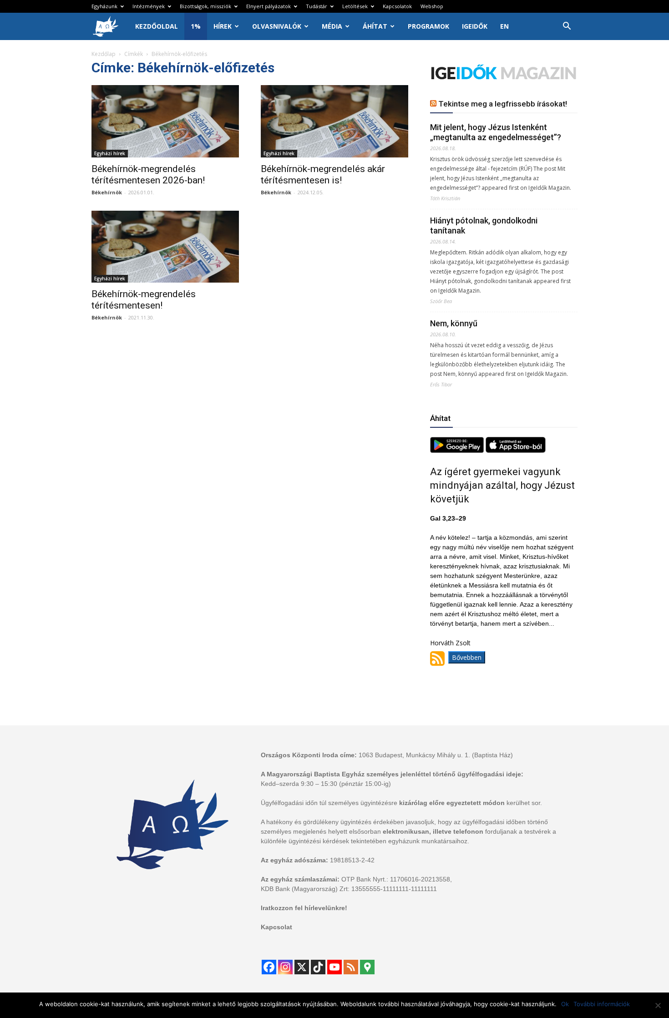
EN (504, 26)
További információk (601, 1004)
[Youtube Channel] (334, 967)
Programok (428, 26)
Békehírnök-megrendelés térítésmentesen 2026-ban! (148, 174)
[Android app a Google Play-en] (458, 450)
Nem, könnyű (453, 323)
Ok (565, 1004)
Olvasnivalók (276, 26)
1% (196, 26)
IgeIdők (474, 26)
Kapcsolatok (397, 6)
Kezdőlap (103, 54)
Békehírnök (106, 192)
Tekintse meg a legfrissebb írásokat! (502, 103)
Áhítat (375, 26)
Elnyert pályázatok (268, 6)
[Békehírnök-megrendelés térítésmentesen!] (165, 247)
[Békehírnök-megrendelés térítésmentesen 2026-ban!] (165, 121)
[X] (301, 967)
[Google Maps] (367, 967)
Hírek (222, 26)
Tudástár (316, 6)
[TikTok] (318, 967)
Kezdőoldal (156, 26)
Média (332, 26)
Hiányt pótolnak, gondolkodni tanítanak (483, 225)
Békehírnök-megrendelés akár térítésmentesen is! (323, 174)
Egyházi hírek (109, 153)
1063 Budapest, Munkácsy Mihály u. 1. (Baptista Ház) (436, 755)
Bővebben (466, 657)
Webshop (432, 6)
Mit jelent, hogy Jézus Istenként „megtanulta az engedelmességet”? (495, 132)
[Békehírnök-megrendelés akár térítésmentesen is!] (334, 121)
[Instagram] (285, 967)
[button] (567, 27)
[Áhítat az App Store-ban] (516, 450)
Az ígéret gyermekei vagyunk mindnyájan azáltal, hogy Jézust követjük (502, 485)
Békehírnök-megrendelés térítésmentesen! (143, 300)
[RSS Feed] (351, 967)
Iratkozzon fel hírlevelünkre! (304, 908)
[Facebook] (269, 967)
